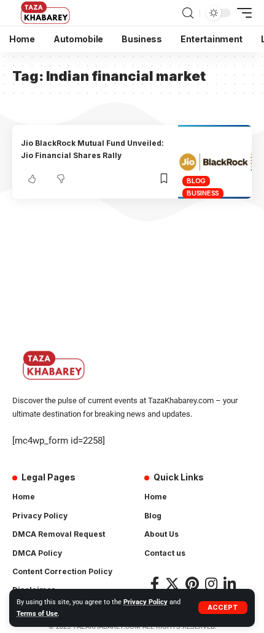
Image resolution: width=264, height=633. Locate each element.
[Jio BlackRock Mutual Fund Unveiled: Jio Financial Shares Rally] (215, 162)
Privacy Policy (145, 602)
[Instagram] (211, 584)
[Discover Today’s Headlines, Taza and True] (46, 13)
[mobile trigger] (241, 13)
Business (203, 193)
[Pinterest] (192, 584)
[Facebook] (154, 584)
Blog (196, 180)
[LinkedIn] (229, 584)
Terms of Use (37, 614)
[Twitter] (172, 584)
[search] (187, 13)
